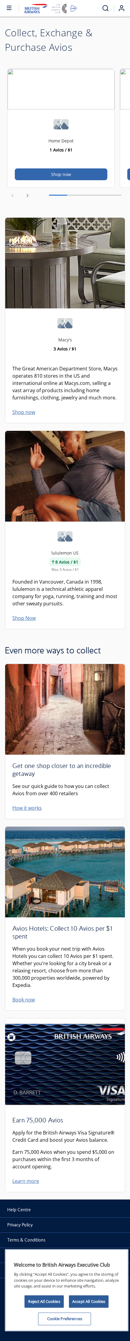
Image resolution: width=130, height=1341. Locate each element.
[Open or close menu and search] (9, 7)
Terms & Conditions (26, 1240)
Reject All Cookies (44, 1301)
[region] (66, 1290)
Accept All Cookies (88, 1301)
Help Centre (19, 1209)
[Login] (124, 8)
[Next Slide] (27, 195)
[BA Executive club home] (50, 8)
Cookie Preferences (64, 1318)
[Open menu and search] (105, 8)
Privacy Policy (20, 1225)
